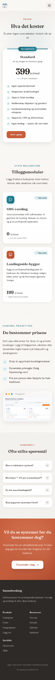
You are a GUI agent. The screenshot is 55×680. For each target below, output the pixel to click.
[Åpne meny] (49, 5)
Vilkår (5, 650)
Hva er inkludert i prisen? (19, 465)
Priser (5, 622)
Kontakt (33, 622)
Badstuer (34, 632)
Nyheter (34, 627)
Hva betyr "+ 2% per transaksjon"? (24, 477)
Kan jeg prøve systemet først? (22, 502)
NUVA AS (34, 669)
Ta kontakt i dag (25, 564)
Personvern (8, 645)
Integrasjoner (9, 627)
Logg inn (7, 632)
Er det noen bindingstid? (19, 490)
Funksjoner (8, 617)
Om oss (33, 617)
